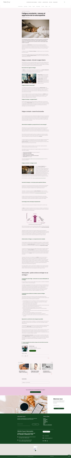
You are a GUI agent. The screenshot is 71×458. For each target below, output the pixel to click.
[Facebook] (45, 440)
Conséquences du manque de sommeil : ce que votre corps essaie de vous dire (47, 372)
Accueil (44, 418)
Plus (49, 6)
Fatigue (46, 6)
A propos (44, 420)
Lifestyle (34, 6)
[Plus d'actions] (48, 11)
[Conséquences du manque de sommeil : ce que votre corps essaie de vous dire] (47, 367)
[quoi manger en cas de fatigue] (23, 367)
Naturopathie (45, 419)
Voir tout (52, 362)
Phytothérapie (38, 6)
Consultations (45, 421)
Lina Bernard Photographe (30, 456)
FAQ (44, 423)
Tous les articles (20, 6)
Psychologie (25, 6)
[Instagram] (43, 440)
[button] (55, 2)
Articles (44, 422)
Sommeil (42, 6)
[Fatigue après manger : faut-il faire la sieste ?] (35, 367)
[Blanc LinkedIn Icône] (47, 440)
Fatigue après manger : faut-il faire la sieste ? (35, 372)
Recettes (30, 6)
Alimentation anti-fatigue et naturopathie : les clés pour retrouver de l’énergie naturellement (23, 372)
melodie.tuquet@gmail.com (49, 438)
